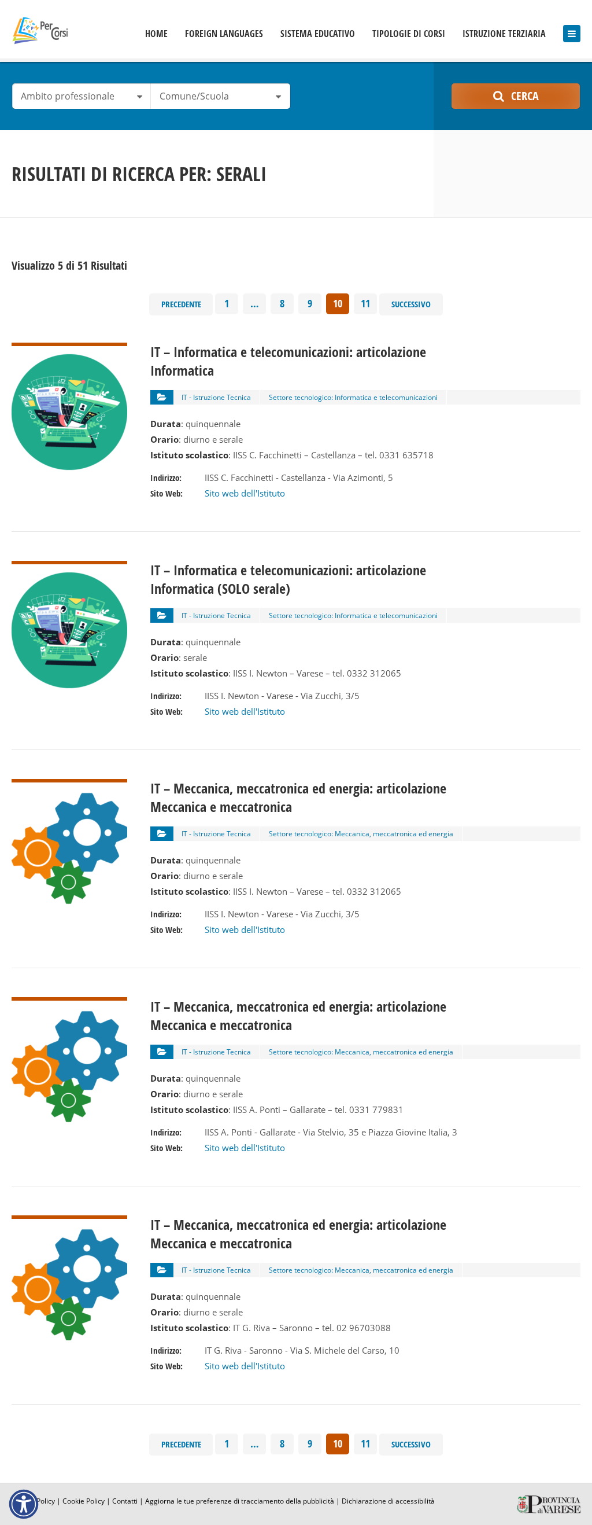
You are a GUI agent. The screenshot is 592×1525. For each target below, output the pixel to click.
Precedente (181, 304)
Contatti (125, 1500)
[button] (24, 1504)
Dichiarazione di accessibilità (388, 1500)
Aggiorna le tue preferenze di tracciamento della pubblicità (239, 1500)
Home (156, 34)
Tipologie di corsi (408, 34)
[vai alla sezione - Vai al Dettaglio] (69, 350)
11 (365, 303)
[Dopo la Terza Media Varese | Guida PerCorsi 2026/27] (40, 30)
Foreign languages (224, 34)
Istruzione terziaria (504, 34)
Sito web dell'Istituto (245, 493)
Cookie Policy (83, 1500)
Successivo (411, 304)
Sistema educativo (317, 34)
